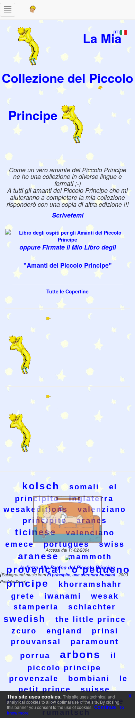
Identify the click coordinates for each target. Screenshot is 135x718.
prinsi (105, 630)
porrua (35, 655)
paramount (95, 641)
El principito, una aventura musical (81, 575)
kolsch (41, 486)
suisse (95, 689)
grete (23, 596)
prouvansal (36, 641)
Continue (105, 706)
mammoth (90, 556)
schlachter (92, 606)
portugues (66, 544)
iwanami (62, 596)
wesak (105, 596)
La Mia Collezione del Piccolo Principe (67, 76)
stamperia (36, 606)
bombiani (89, 678)
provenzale (33, 678)
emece (19, 544)
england (64, 630)
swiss (112, 544)
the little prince (90, 619)
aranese (38, 556)
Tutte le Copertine (67, 291)
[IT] (117, 32)
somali (84, 486)
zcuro (24, 630)
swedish (24, 619)
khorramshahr (90, 584)
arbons (80, 654)
